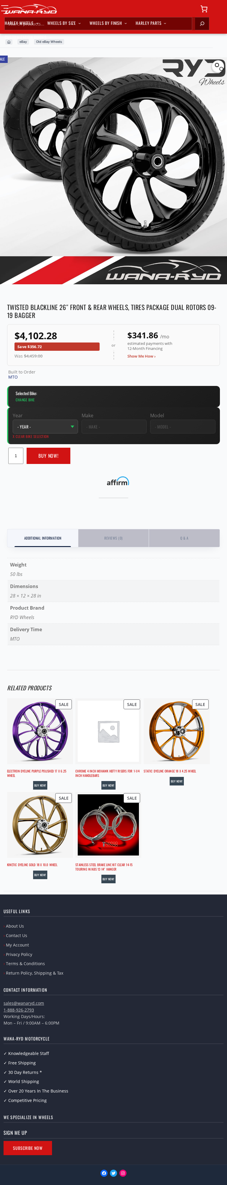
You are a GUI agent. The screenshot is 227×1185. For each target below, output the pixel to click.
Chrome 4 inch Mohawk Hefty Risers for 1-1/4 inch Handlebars (107, 773)
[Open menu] (4, 9)
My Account (17, 945)
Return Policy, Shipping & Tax (34, 973)
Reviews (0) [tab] (113, 537)
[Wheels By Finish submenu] (125, 23)
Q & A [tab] (184, 537)
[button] (218, 66)
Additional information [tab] (42, 537)
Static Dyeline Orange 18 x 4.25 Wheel (170, 771)
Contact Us (16, 935)
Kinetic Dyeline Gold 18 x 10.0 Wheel (32, 865)
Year (18, 415)
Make (87, 415)
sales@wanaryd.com (24, 1003)
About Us (15, 926)
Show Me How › (141, 356)
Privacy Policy (19, 954)
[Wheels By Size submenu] (79, 23)
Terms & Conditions (25, 963)
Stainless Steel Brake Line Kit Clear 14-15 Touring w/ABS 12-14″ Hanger (103, 867)
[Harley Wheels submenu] (37, 23)
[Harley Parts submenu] (165, 23)
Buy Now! (48, 455)
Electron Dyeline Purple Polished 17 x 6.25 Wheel (36, 773)
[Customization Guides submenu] (50, 37)
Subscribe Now (28, 1148)
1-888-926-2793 (19, 1010)
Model (157, 415)
